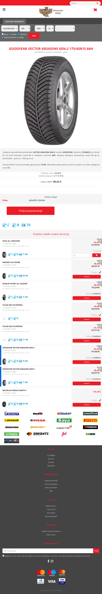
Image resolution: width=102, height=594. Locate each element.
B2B (51, 491)
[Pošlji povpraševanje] (87, 277)
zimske (13, 34)
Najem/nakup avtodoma (51, 531)
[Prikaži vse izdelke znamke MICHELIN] (11, 413)
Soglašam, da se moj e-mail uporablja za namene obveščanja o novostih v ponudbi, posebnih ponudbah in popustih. (47, 556)
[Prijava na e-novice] (96, 550)
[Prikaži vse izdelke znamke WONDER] (90, 434)
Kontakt (51, 462)
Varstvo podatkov (51, 484)
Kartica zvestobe (51, 487)
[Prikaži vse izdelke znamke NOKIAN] (11, 434)
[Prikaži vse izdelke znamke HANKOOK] (90, 427)
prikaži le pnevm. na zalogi (13, 37)
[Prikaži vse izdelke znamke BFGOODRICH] (64, 413)
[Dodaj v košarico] (96, 255)
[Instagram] (52, 561)
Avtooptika (51, 513)
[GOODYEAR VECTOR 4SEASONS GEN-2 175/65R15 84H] (51, 100)
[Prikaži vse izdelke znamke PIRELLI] (90, 420)
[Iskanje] (99, 3)
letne (6, 34)
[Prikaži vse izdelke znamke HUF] (64, 434)
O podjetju (51, 455)
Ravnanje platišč (51, 516)
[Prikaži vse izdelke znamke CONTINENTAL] (38, 427)
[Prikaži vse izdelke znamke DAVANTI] (38, 434)
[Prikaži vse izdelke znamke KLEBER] (38, 413)
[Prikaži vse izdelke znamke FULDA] (38, 420)
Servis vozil (51, 509)
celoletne (23, 34)
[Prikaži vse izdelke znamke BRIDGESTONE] (11, 427)
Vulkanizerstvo (51, 506)
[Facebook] (48, 561)
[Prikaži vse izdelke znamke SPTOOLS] (11, 440)
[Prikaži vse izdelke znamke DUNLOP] (11, 420)
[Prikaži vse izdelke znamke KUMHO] (64, 427)
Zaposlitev (51, 466)
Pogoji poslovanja (51, 480)
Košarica (94, 9)
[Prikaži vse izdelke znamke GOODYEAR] (90, 413)
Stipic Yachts (51, 535)
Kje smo (51, 459)
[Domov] (51, 11)
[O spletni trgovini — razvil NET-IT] (95, 590)
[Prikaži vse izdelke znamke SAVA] (64, 420)
